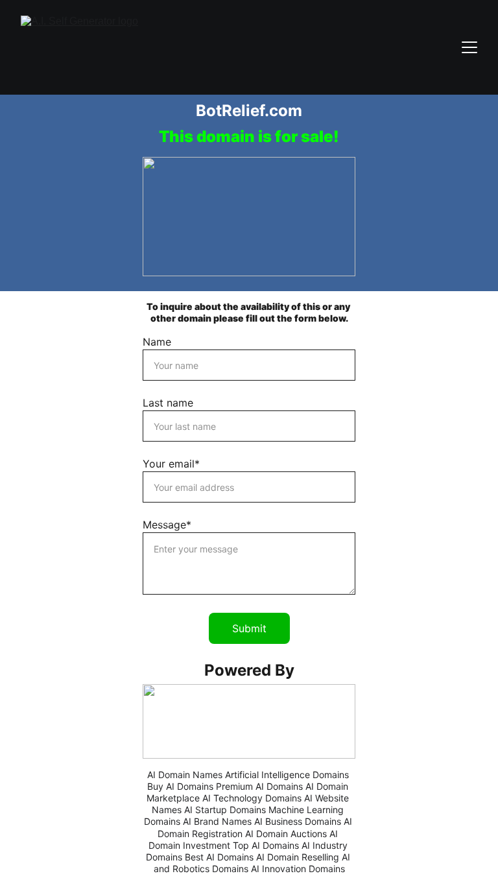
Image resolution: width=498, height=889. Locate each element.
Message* (167, 524)
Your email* (171, 463)
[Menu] (469, 47)
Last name (168, 402)
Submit (249, 628)
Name (157, 341)
